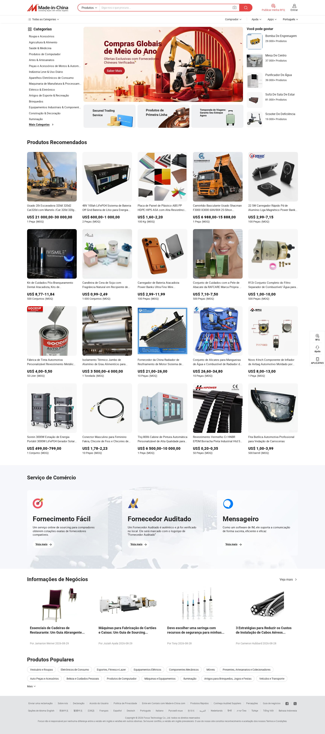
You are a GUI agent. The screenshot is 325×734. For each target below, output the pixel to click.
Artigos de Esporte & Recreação (49, 95)
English (50, 710)
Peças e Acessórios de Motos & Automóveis (55, 66)
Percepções (252, 703)
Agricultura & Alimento (43, 42)
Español (117, 710)
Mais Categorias (39, 124)
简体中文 (63, 710)
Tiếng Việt (268, 710)
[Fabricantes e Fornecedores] (47, 8)
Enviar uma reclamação (40, 703)
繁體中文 (78, 710)
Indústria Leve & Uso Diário (46, 72)
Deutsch (131, 710)
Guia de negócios (271, 703)
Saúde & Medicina (40, 48)
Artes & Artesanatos (41, 60)
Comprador (231, 19)
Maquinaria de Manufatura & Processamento (55, 83)
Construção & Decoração (45, 113)
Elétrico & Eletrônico (42, 89)
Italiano (159, 710)
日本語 (91, 710)
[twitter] (295, 703)
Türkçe (254, 710)
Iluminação (36, 119)
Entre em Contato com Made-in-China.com (163, 703)
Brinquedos (36, 101)
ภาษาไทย (241, 710)
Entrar (294, 10)
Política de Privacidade (125, 703)
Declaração (78, 703)
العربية (203, 710)
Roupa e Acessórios (41, 36)
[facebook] (287, 703)
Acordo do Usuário (99, 703)
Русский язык (176, 710)
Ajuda (255, 19)
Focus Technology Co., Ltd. (157, 717)
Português (145, 710)
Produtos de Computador (45, 54)
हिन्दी (230, 710)
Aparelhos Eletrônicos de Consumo (51, 78)
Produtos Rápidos (199, 703)
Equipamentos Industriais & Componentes (55, 107)
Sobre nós (63, 703)
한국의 (191, 710)
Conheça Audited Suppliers (227, 703)
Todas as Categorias (44, 19)
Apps (271, 19)
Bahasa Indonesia (288, 710)
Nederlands (216, 710)
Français (103, 710)
